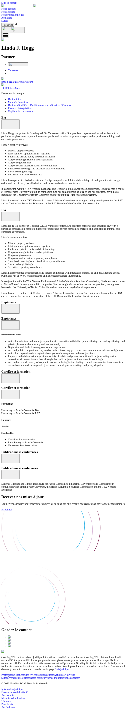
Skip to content (9, 2)
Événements (14, 677)
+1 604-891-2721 (10, 87)
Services (32, 674)
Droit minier (14, 99)
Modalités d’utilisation (13, 698)
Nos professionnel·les (12, 14)
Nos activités (8, 11)
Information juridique (12, 689)
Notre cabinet (8, 8)
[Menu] (5, 35)
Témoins (5, 701)
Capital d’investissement (21, 111)
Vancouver (13, 70)
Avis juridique (62, 669)
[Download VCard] (18, 64)
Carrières (25, 677)
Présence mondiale (54, 677)
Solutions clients (45, 674)
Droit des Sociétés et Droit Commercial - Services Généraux (39, 105)
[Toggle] (10, 124)
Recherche (8, 25)
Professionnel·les (10, 674)
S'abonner (6, 509)
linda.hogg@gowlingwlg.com (17, 81)
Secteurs (23, 674)
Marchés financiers (18, 102)
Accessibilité (8, 695)
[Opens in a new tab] (19, 636)
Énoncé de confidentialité (14, 692)
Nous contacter (72, 677)
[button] (33, 5)
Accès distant (8, 707)
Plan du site (7, 704)
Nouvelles (69, 674)
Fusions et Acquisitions (20, 108)
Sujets (4, 20)
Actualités (6, 17)
